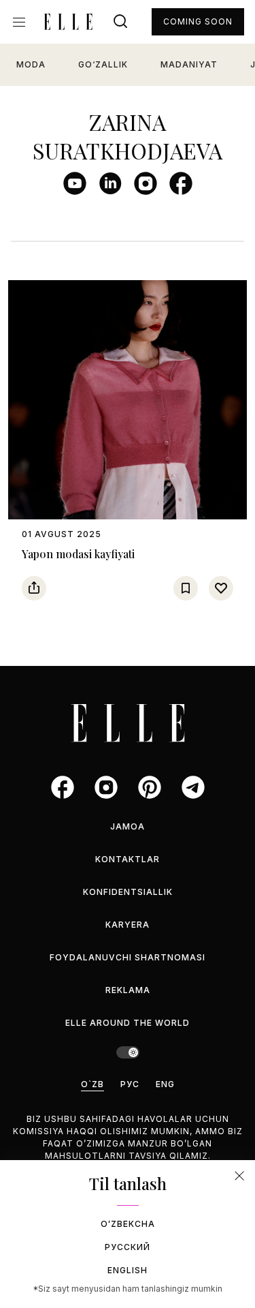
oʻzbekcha (128, 1224)
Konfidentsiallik (128, 892)
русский (127, 1247)
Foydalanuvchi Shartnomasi (127, 957)
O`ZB (92, 1084)
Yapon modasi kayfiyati (78, 554)
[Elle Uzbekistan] (68, 22)
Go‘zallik (103, 64)
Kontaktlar (127, 859)
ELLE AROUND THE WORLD (127, 1023)
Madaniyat (189, 64)
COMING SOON (198, 21)
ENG (165, 1084)
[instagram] (145, 183)
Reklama (127, 990)
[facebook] (180, 183)
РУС (129, 1084)
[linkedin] (110, 183)
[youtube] (74, 183)
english (127, 1270)
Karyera (127, 924)
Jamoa (127, 826)
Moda (31, 64)
